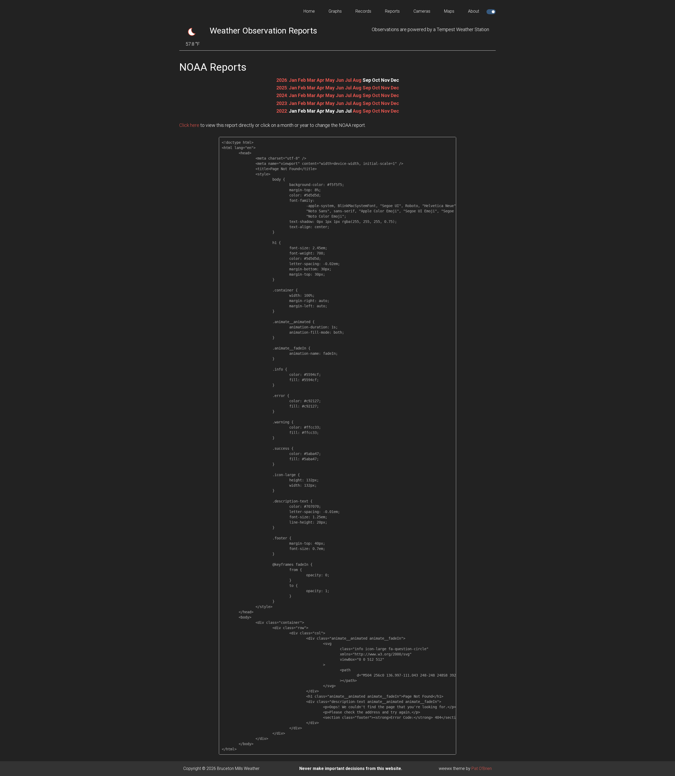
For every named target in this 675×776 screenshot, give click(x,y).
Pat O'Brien (481, 768)
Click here (189, 125)
